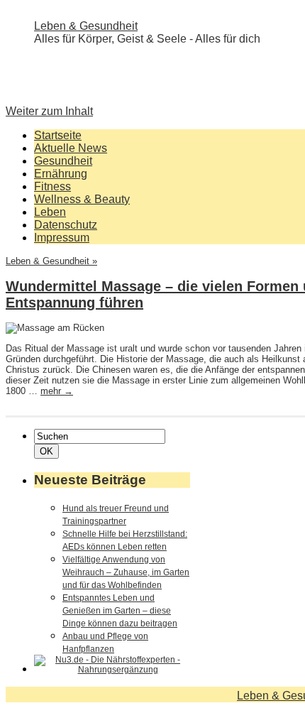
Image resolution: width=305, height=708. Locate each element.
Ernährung (60, 174)
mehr (56, 391)
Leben (50, 212)
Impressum (61, 238)
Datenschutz (65, 225)
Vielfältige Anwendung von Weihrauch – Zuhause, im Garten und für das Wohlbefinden (125, 572)
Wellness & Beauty (82, 199)
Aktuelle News (70, 148)
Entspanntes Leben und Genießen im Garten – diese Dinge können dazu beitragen (119, 610)
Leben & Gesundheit (86, 26)
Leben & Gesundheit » (51, 261)
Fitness (52, 186)
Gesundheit (63, 161)
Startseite (58, 135)
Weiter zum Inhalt (49, 111)
